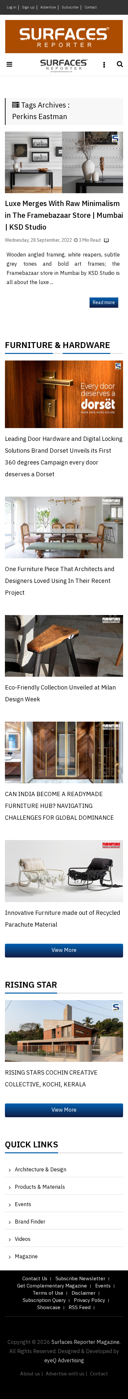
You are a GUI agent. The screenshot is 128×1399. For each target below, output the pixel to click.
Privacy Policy (89, 1300)
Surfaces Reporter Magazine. (86, 1342)
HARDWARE (86, 347)
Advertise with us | (66, 1374)
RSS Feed (80, 1308)
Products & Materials (40, 1187)
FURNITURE (29, 347)
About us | (31, 1374)
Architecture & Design (40, 1169)
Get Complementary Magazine (52, 1286)
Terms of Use (47, 1293)
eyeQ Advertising (64, 1360)
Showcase (48, 1308)
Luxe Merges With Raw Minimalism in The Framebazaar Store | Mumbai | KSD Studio (64, 216)
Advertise (48, 7)
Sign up (28, 7)
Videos (23, 1239)
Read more (104, 302)
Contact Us (34, 1279)
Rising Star (31, 986)
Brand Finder (30, 1222)
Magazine (26, 1256)
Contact (90, 7)
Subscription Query (44, 1300)
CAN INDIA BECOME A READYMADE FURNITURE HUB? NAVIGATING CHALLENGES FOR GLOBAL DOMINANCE (59, 806)
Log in (11, 7)
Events (23, 1204)
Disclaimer (84, 1293)
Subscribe (70, 7)
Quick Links (31, 1146)
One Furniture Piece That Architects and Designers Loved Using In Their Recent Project (60, 581)
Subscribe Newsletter (80, 1279)
